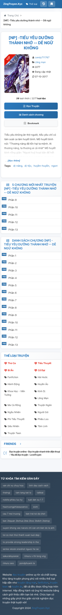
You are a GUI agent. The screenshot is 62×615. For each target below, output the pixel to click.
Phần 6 (12, 292)
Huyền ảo (43, 384)
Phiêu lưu (43, 419)
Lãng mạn (40, 62)
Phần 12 (13, 222)
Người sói (43, 412)
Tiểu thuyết (44, 363)
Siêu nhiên (13, 426)
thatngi (6, 492)
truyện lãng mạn (27, 582)
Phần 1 (12, 255)
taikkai (40, 492)
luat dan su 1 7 (35, 499)
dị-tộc (27, 165)
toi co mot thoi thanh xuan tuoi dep (21, 535)
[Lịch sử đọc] (43, 4)
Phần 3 (12, 270)
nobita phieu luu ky (12, 499)
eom (35, 506)
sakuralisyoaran (11, 556)
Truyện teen (14, 433)
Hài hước (43, 377)
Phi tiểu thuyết (16, 419)
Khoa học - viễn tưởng (14, 393)
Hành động (14, 384)
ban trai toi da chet (35, 513)
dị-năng (17, 165)
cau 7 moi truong (11, 513)
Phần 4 (12, 278)
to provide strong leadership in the (21, 542)
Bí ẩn (11, 370)
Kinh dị (41, 391)
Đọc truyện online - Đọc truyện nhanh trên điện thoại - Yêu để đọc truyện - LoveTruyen (34, 453)
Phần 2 (12, 263)
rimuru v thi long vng (35, 556)
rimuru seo (8, 563)
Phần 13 (13, 229)
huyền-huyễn (41, 165)
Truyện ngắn (45, 405)
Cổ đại (41, 370)
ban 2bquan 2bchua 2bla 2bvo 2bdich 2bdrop (26, 520)
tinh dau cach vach (38, 485)
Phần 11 (12, 214)
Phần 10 (13, 207)
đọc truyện (19, 574)
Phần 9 (12, 199)
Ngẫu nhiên (14, 412)
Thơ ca (12, 363)
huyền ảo (17, 586)
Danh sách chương (32, 114)
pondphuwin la (27, 563)
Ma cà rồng (14, 405)
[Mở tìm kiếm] (57, 11)
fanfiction (43, 582)
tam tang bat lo (23, 492)
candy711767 (42, 57)
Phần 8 (12, 307)
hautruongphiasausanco (15, 506)
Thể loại (32, 4)
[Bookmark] (51, 4)
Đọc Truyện (32, 106)
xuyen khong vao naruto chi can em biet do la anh (28, 528)
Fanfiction (13, 377)
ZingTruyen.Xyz (12, 3)
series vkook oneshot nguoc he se (21, 549)
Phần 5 (12, 285)
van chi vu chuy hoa (13, 485)
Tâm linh (42, 426)
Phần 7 (12, 300)
